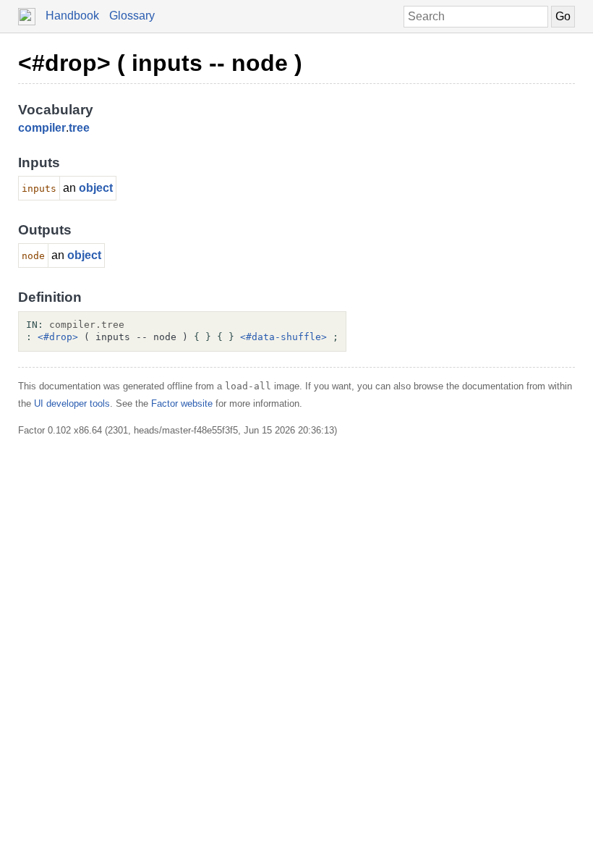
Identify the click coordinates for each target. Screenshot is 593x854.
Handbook (72, 15)
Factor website (182, 403)
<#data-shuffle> (283, 336)
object (96, 188)
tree (79, 128)
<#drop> (58, 336)
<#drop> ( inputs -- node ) (160, 63)
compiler (42, 128)
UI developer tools (72, 403)
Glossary (132, 15)
